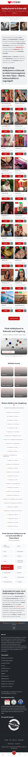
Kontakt (6, 740)
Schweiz (19, 639)
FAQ (10, 740)
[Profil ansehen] (25, 221)
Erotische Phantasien (6, 706)
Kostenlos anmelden (7, 352)
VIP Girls (3, 665)
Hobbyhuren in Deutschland (8, 681)
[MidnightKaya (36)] (6, 339)
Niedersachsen (21, 623)
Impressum (17, 743)
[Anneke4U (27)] (7, 345)
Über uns (14, 740)
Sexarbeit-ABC (4, 671)
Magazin (3, 673)
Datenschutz (11, 743)
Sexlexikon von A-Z (5, 668)
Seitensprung (19, 47)
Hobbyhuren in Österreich (7, 684)
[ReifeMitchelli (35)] (20, 342)
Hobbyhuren (16, 49)
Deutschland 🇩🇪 (14, 623)
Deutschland (4, 639)
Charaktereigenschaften (7, 660)
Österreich (10, 639)
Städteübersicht (5, 678)
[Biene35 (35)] (16, 344)
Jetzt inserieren (5, 676)
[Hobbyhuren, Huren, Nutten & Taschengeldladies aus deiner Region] (14, 2)
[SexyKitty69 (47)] (10, 343)
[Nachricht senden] (11, 109)
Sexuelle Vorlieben (5, 663)
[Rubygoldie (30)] (18, 340)
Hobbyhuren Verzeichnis (7, 658)
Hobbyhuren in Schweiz (7, 686)
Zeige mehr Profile (14, 318)
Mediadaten (21, 740)
